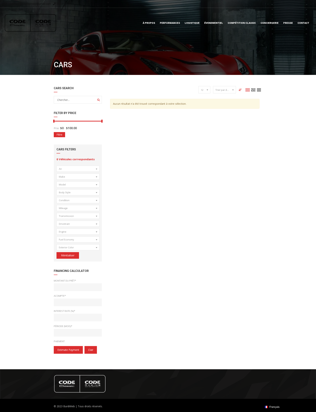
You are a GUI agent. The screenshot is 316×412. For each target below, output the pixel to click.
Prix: (56, 128)
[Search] (98, 100)
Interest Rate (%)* (64, 311)
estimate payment (68, 350)
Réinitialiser (67, 255)
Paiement (59, 341)
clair (90, 350)
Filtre (59, 134)
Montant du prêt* (65, 280)
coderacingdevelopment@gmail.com (29, 3)
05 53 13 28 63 (65, 3)
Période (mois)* (63, 326)
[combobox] (78, 169)
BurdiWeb (69, 406)
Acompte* (60, 295)
